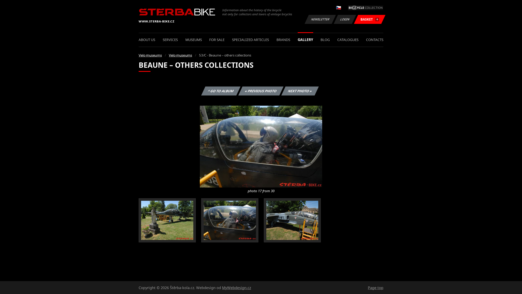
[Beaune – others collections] (261, 146)
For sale (217, 39)
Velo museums (150, 55)
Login (345, 19)
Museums (193, 39)
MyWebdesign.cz (236, 287)
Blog (325, 39)
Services (170, 39)
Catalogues (347, 39)
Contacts (374, 39)
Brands (283, 39)
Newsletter (320, 19)
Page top (375, 287)
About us (147, 39)
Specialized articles (250, 39)
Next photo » (300, 91)
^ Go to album (221, 91)
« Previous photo (261, 91)
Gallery (305, 39)
